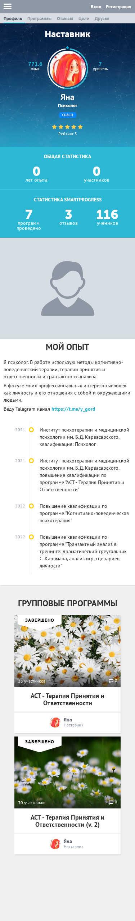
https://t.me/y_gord (73, 409)
